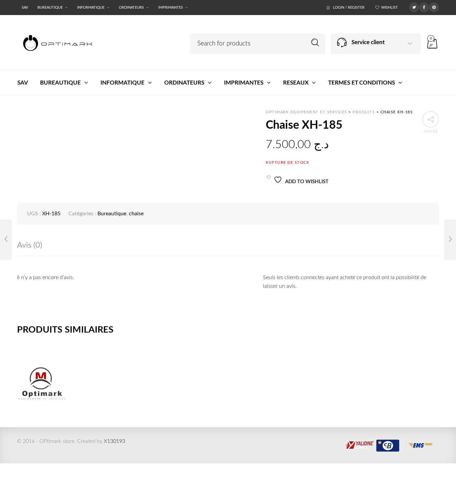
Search (315, 42)
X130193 (114, 441)
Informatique (90, 7)
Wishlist (389, 7)
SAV (25, 7)
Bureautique (50, 7)
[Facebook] (424, 7)
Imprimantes (170, 7)
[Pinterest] (434, 7)
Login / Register (349, 7)
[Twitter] (414, 7)
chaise (136, 213)
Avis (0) (29, 245)
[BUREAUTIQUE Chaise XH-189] (450, 240)
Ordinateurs (131, 7)
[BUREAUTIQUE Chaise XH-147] (6, 240)
